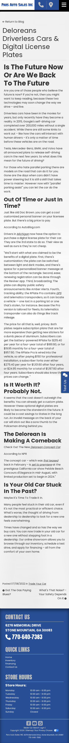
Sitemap (29, 730)
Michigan (23, 234)
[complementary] (59, 733)
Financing (10, 663)
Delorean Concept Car (45, 447)
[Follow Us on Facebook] (28, 723)
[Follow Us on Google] (40, 723)
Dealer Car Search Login (34, 728)
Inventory (10, 660)
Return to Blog (14, 22)
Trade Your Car (37, 583)
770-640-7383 (27, 637)
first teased (50, 461)
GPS (58, 293)
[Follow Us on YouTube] (34, 723)
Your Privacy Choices (44, 730)
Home (8, 657)
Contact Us (11, 667)
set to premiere (42, 465)
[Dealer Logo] (17, 5)
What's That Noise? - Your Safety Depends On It (52, 594)
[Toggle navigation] (64, 5)
